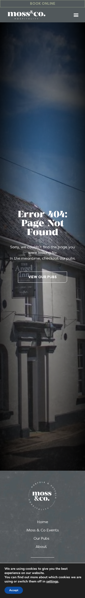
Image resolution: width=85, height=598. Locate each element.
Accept (13, 590)
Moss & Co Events (42, 530)
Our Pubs (41, 538)
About (41, 546)
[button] (76, 15)
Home (42, 522)
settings (52, 581)
